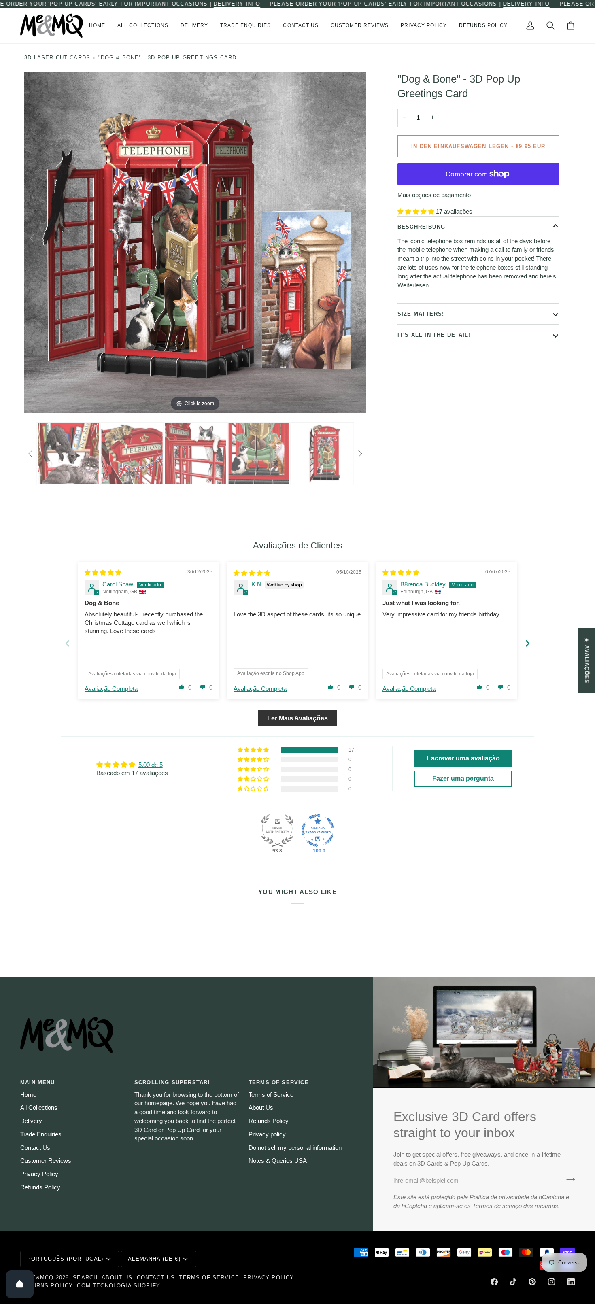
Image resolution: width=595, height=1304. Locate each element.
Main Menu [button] (37, 1082)
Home (28, 1095)
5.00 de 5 (150, 765)
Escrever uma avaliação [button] (463, 758)
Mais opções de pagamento (434, 194)
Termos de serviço (497, 1206)
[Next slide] (358, 238)
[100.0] (318, 830)
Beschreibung (421, 226)
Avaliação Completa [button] (111, 689)
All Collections (38, 1107)
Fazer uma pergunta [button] (463, 778)
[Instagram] (551, 1281)
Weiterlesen (413, 285)
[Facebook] (494, 1281)
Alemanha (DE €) (154, 1259)
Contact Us (35, 1148)
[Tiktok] (513, 1281)
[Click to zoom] (195, 242)
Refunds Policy (40, 1187)
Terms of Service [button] (279, 1082)
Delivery (31, 1121)
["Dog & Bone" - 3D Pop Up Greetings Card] (63, 453)
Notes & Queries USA (278, 1160)
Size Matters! (420, 313)
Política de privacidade (499, 1197)
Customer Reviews (45, 1160)
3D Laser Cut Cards (57, 58)
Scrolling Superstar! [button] (172, 1082)
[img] (103, 572)
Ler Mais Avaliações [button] (297, 718)
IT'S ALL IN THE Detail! (434, 335)
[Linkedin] (571, 1281)
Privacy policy (267, 1134)
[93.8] (277, 830)
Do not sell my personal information (295, 1148)
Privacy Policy (39, 1174)
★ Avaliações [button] (587, 661)
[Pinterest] (532, 1281)
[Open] (20, 1284)
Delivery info (237, 4)
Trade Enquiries (41, 1134)
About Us (261, 1107)
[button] (142, 26)
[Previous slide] (32, 238)
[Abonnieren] (568, 1179)
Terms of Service (271, 1095)
